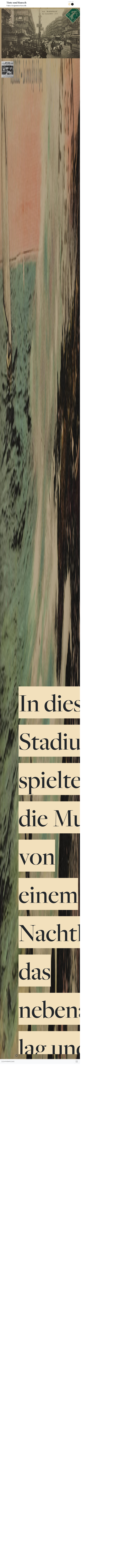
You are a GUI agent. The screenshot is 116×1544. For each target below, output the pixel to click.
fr (72, 4)
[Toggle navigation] (76, 1061)
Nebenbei (71, 2)
